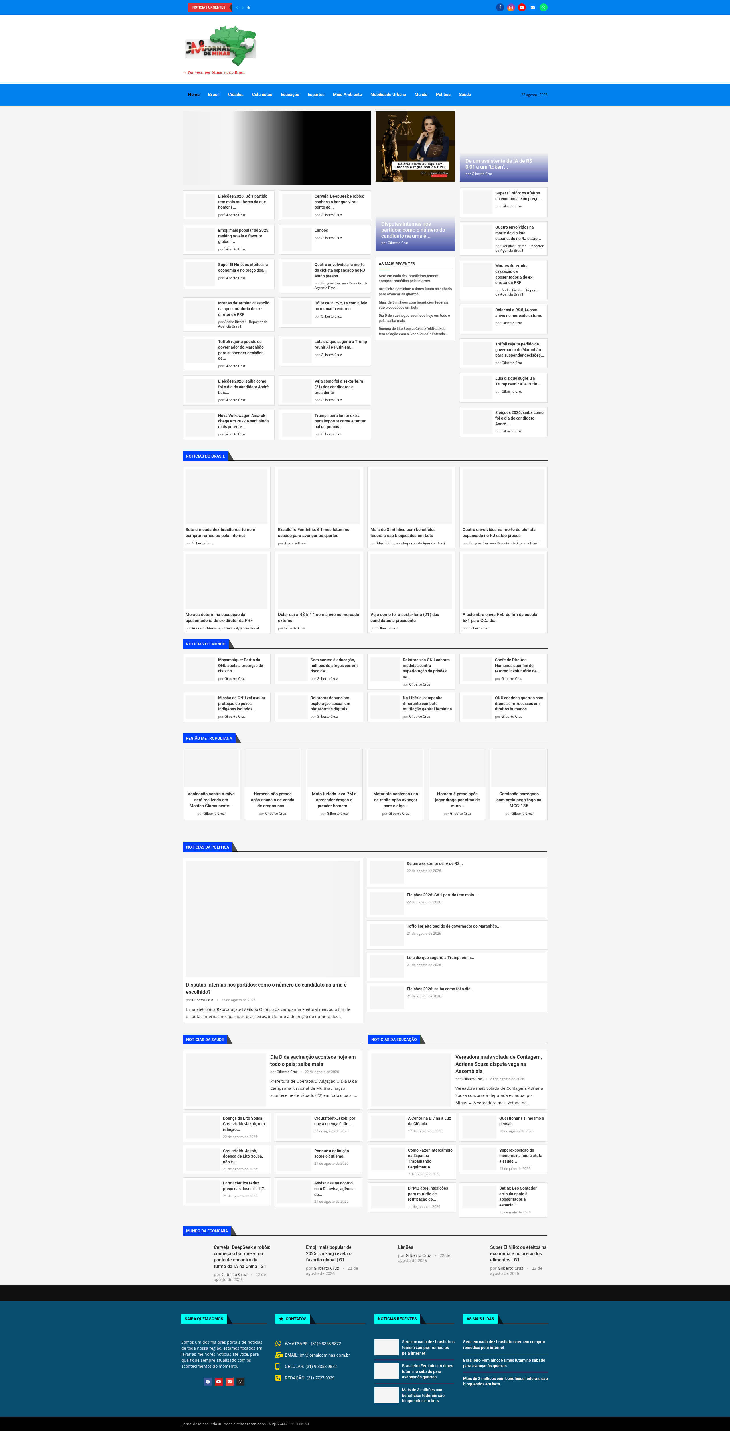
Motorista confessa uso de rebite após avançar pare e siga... (395, 797)
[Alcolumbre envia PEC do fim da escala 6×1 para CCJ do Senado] (503, 578)
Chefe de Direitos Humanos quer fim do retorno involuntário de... (517, 662)
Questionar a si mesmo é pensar (521, 1118)
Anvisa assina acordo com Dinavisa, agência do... (334, 1186)
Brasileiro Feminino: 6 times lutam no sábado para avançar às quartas (427, 1368)
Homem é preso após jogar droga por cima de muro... (457, 797)
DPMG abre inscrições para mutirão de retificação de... (428, 1191)
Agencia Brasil (295, 540)
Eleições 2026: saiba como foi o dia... (440, 985)
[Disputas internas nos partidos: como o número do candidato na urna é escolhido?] (273, 916)
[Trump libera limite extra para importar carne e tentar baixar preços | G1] (297, 351)
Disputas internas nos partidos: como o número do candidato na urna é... (413, 230)
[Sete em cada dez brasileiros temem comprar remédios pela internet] (226, 494)
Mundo (421, 94)
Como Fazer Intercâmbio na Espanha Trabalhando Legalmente (430, 1155)
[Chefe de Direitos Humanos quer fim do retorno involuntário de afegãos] (477, 666)
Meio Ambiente (347, 94)
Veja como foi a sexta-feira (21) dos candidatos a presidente (339, 313)
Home (194, 94)
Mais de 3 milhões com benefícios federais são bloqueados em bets (423, 1392)
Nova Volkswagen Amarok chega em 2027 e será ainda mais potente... (243, 348)
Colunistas (262, 94)
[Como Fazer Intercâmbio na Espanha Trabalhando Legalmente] (388, 1156)
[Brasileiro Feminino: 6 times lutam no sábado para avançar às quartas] (319, 494)
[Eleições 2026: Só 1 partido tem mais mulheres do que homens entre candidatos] (200, 132)
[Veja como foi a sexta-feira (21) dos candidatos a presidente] (297, 317)
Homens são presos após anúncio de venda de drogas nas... (272, 797)
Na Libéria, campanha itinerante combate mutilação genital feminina (427, 700)
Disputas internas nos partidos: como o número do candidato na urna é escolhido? (266, 985)
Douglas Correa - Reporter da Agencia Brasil (341, 212)
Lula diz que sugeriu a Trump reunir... (440, 954)
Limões (321, 157)
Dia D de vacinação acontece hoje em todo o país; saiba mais (313, 1057)
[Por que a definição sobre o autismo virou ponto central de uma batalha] (294, 1156)
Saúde (465, 94)
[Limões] (297, 166)
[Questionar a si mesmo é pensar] (479, 1124)
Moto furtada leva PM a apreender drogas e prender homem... (334, 797)
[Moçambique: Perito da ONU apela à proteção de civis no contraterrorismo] (200, 666)
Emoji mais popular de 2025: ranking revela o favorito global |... (243, 162)
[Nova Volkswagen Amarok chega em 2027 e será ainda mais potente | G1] (200, 351)
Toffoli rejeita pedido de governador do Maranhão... (453, 923)
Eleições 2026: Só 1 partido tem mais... (442, 891)
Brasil (214, 94)
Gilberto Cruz (235, 141)
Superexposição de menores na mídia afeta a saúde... (520, 1153)
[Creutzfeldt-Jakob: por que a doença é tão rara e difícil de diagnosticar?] (294, 1124)
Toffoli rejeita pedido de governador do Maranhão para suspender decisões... (519, 349)
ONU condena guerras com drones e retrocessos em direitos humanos (519, 700)
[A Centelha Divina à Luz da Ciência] (388, 1124)
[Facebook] (500, 7)
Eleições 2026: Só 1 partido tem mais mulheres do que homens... (242, 128)
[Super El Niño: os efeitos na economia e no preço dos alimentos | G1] (200, 201)
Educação (290, 94)
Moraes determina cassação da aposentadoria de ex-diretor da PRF (243, 235)
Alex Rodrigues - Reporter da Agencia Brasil (411, 540)
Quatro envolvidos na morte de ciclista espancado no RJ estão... (518, 233)
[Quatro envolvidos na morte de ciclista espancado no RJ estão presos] (297, 201)
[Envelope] (230, 1379)
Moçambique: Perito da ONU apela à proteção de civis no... (240, 662)
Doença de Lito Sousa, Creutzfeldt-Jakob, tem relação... (244, 1121)
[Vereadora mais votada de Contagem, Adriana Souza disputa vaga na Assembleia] (411, 1077)
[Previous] (237, 7)
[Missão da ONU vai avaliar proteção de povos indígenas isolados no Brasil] (200, 704)
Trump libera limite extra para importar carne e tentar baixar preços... (340, 348)
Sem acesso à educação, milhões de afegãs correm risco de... (334, 662)
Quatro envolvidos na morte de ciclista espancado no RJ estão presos (340, 197)
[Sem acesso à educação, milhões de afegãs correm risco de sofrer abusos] (293, 666)
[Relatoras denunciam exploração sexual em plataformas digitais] (293, 704)
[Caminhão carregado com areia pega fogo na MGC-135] (518, 765)
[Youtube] (522, 7)
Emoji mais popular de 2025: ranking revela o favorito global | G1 (329, 1250)
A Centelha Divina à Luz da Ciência (429, 1118)
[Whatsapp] (544, 7)
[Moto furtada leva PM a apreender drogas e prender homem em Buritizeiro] (334, 765)
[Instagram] (511, 7)
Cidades (236, 94)
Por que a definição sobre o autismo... (331, 1150)
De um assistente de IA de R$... (435, 860)
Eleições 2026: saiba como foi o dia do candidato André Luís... (243, 313)
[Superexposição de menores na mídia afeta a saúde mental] (479, 1156)
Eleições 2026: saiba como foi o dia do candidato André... (519, 418)
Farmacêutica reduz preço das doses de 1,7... (245, 1183)
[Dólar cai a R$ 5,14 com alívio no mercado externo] (297, 239)
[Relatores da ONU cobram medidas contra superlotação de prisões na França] (385, 666)
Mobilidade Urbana (388, 94)
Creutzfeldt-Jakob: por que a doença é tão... (334, 1118)
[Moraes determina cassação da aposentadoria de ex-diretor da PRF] (200, 239)
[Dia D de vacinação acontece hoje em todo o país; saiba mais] (226, 1077)
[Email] (533, 7)
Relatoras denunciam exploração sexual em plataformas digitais (330, 700)
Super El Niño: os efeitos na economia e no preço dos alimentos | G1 (518, 1250)
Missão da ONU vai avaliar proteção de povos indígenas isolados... (241, 700)
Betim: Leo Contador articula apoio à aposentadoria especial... (518, 1193)
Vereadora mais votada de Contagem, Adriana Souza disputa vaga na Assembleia (498, 1061)
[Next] (242, 7)
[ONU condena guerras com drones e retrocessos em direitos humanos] (477, 704)
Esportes (316, 94)
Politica (443, 94)
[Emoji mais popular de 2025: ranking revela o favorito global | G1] (200, 166)
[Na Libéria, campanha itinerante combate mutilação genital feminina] (385, 704)
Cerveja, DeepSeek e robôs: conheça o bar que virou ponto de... (339, 128)
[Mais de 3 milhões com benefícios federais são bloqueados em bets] (411, 494)
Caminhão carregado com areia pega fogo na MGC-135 (518, 797)
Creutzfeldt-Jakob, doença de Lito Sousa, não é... (243, 1153)
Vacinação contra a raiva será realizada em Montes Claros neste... (211, 797)
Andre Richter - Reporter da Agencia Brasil (243, 250)
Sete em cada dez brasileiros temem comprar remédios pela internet (428, 1344)
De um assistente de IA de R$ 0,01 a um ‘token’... (498, 164)
